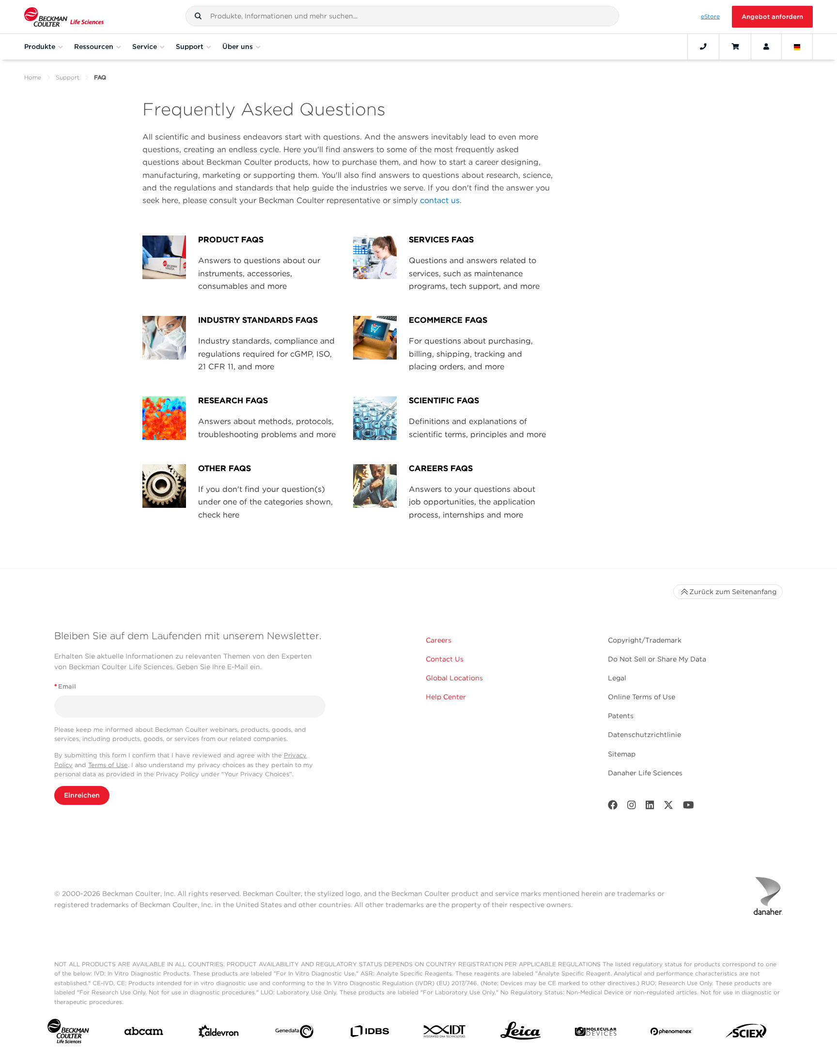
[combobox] (402, 16)
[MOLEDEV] (595, 1033)
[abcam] (143, 1033)
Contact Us (445, 659)
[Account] (766, 46)
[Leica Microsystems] (520, 1033)
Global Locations (454, 678)
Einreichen (82, 795)
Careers (438, 640)
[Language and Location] (797, 46)
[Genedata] (294, 1033)
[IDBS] (369, 1033)
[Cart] (735, 46)
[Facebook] (613, 807)
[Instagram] (631, 807)
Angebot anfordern (772, 16)
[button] (198, 16)
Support (67, 77)
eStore (710, 16)
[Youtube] (688, 807)
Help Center (446, 697)
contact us (440, 200)
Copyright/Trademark (645, 640)
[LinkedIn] (650, 807)
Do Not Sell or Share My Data (657, 659)
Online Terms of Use (641, 697)
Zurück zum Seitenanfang (732, 592)
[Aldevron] (218, 1033)
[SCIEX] (746, 1033)
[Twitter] (668, 807)
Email (65, 686)
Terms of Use (108, 765)
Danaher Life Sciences (645, 773)
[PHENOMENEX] (671, 1033)
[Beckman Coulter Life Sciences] (64, 17)
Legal (617, 678)
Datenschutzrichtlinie (644, 735)
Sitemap (622, 754)
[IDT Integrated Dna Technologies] (444, 1033)
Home (32, 77)
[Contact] (703, 46)
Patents (621, 716)
